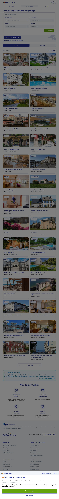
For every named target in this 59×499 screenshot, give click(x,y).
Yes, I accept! (29, 491)
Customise (29, 495)
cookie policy (11, 486)
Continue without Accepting (50, 473)
